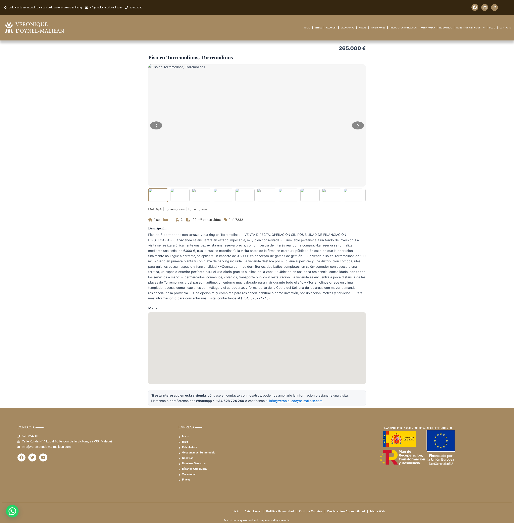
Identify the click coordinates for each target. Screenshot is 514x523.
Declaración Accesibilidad (346, 511)
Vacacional (189, 474)
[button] (12, 511)
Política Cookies (310, 511)
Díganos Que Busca (194, 468)
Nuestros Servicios (194, 463)
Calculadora (189, 447)
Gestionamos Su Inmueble (198, 452)
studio (284, 520)
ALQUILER (331, 27)
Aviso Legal (253, 511)
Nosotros (187, 457)
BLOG (492, 27)
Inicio (185, 436)
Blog (185, 441)
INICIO (307, 27)
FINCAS (362, 27)
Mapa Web (377, 511)
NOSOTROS (445, 27)
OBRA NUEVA (428, 27)
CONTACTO (506, 27)
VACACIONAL (347, 27)
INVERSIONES (378, 27)
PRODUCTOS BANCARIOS (403, 27)
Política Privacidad (280, 511)
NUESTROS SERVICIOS (468, 27)
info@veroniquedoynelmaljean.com (295, 401)
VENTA (318, 27)
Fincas (186, 479)
